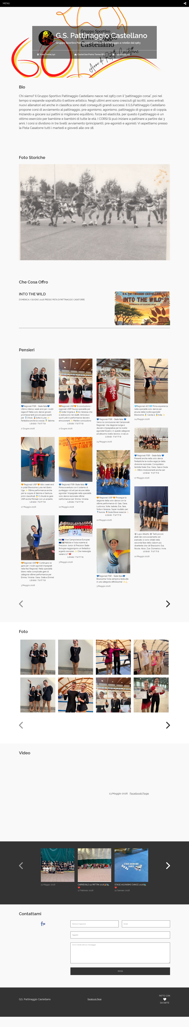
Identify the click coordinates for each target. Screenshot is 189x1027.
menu (6, 3)
